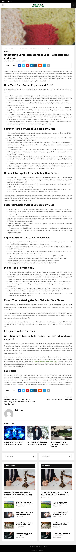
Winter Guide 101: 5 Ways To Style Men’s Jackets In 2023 (37, 443)
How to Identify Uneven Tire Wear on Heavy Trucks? (24, 513)
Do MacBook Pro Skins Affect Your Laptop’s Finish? (24, 534)
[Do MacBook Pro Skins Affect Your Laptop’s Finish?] (9, 535)
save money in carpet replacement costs (44, 361)
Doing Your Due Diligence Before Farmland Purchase (24, 503)
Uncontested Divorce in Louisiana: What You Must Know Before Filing (18, 493)
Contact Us (3, 1)
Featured (7, 51)
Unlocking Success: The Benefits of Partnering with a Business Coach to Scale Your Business (20, 401)
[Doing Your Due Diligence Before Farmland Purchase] (9, 504)
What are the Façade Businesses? (59, 399)
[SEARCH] (33, 456)
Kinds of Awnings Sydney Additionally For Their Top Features (59, 444)
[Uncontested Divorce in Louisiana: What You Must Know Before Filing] (19, 479)
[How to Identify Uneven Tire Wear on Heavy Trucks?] (9, 515)
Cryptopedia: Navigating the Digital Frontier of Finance (13, 443)
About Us (10, 1)
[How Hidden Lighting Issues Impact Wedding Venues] (9, 525)
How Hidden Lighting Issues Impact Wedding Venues (24, 523)
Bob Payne (8, 61)
